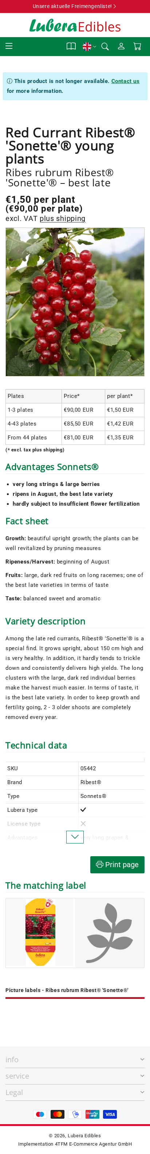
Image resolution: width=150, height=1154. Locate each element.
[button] (9, 46)
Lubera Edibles (84, 1135)
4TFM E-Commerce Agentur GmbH (93, 1144)
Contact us (125, 81)
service (17, 1076)
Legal (14, 1092)
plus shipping (63, 218)
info (12, 1059)
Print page (121, 864)
